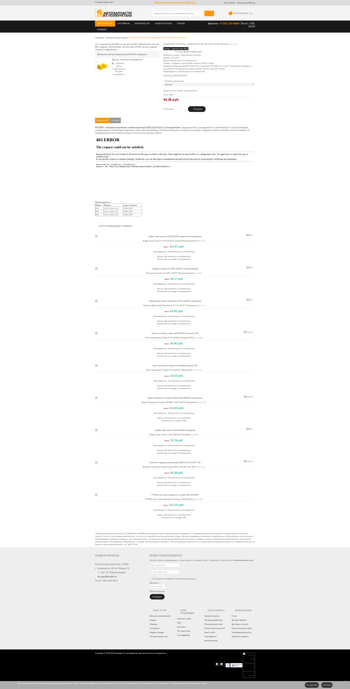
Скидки (153, 620)
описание (102, 120)
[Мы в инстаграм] (218, 665)
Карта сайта (209, 632)
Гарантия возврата (240, 636)
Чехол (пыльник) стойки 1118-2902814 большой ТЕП (169, 338)
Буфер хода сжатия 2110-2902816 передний (169, 434)
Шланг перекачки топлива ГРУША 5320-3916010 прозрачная (169, 402)
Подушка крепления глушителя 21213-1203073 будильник (169, 305)
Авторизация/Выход (246, 3)
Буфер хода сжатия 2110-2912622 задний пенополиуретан (170, 241)
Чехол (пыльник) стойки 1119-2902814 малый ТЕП (169, 370)
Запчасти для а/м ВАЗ (117, 38)
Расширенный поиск (213, 624)
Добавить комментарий (192, 52)
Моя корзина (229, 3)
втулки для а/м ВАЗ (129, 44)
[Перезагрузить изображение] (157, 591)
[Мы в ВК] (222, 665)
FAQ (179, 623)
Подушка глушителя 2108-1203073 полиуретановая (169, 273)
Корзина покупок (211, 616)
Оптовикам (155, 628)
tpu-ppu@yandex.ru (107, 576)
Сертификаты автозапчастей (210, 638)
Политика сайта (184, 619)
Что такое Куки (183, 631)
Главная (99, 38)
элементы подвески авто (106, 49)
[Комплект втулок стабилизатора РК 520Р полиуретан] (102, 67)
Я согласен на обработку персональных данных (174, 579)
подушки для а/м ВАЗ (109, 44)
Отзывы (115, 120)
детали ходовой (150, 47)
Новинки (153, 624)
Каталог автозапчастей (214, 628)
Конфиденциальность (241, 632)
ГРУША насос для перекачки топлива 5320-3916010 (169, 499)
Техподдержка (183, 635)
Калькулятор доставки (241, 628)
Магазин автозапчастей (160, 616)
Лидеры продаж (157, 632)
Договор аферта (239, 620)
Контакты (181, 627)
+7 (221, 23)
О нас (234, 616)
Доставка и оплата (240, 624)
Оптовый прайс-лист (104, 2)
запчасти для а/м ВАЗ (132, 47)
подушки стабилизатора (110, 47)
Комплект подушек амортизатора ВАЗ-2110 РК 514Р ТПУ (169, 467)
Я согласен (327, 685)
